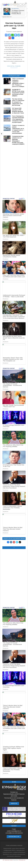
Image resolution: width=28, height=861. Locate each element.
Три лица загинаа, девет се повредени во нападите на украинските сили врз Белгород (18, 102)
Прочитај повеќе (14, 66)
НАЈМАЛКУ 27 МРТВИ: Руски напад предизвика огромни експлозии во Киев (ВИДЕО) (18, 93)
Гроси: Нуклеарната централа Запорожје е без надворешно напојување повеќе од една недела (18, 119)
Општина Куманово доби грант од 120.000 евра (14, 25)
